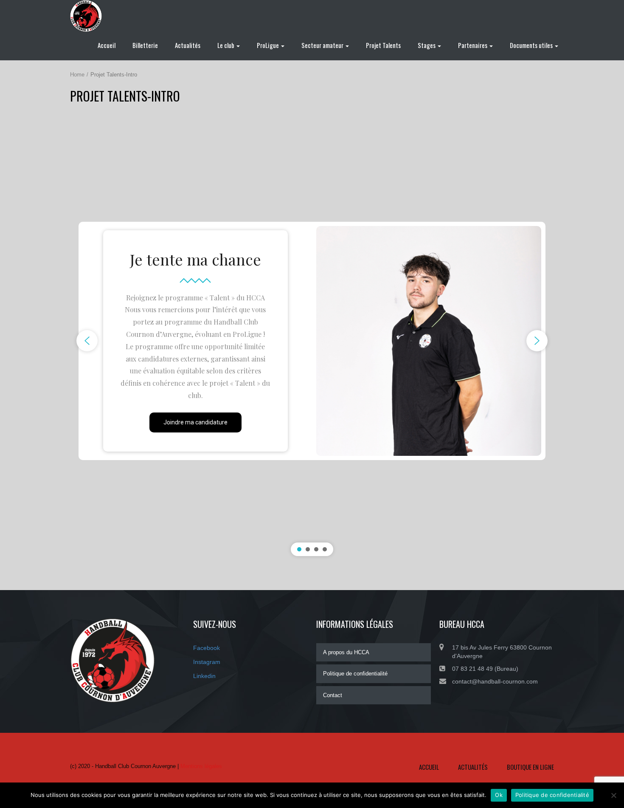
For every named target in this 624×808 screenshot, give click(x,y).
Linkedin (204, 675)
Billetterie (145, 45)
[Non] (613, 795)
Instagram (206, 661)
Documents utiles (532, 45)
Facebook (206, 647)
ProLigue (268, 45)
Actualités (187, 45)
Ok (499, 794)
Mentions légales (201, 766)
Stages (427, 45)
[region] (312, 341)
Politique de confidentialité (355, 673)
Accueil (106, 45)
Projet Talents (383, 45)
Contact (332, 695)
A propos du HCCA (346, 652)
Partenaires (473, 45)
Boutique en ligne (530, 766)
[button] (87, 340)
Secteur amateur (323, 45)
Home (77, 74)
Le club (226, 45)
